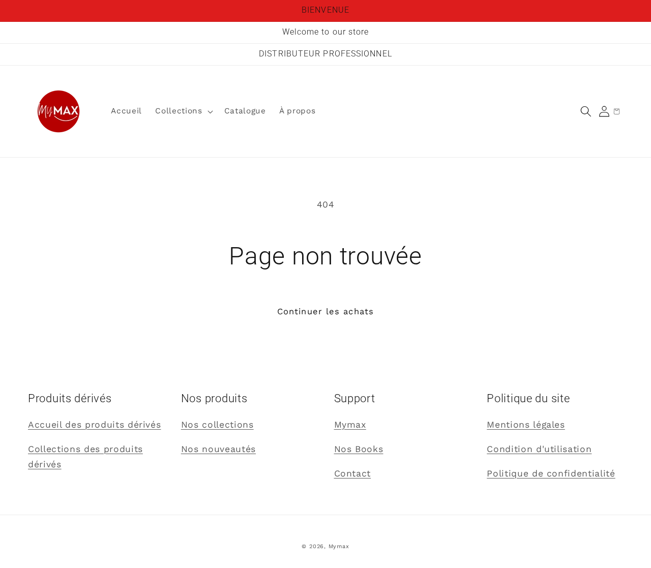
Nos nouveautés (218, 449)
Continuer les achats (325, 311)
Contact (352, 473)
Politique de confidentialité (551, 473)
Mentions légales (526, 425)
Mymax (350, 425)
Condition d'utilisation (539, 449)
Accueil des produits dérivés (94, 425)
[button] (586, 111)
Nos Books (358, 449)
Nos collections (217, 425)
